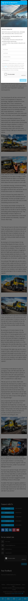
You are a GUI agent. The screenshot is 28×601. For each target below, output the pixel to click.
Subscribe (23, 80)
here (6, 66)
